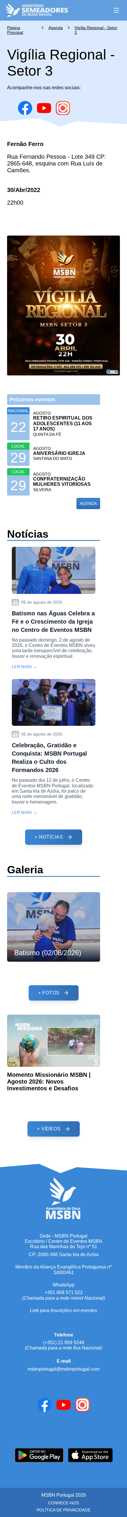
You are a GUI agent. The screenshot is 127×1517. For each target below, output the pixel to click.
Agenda (55, 27)
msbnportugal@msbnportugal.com (63, 1369)
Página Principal (15, 30)
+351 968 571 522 (64, 1292)
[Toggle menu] (116, 10)
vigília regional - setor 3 (95, 30)
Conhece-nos (63, 1503)
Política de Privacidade (63, 1510)
